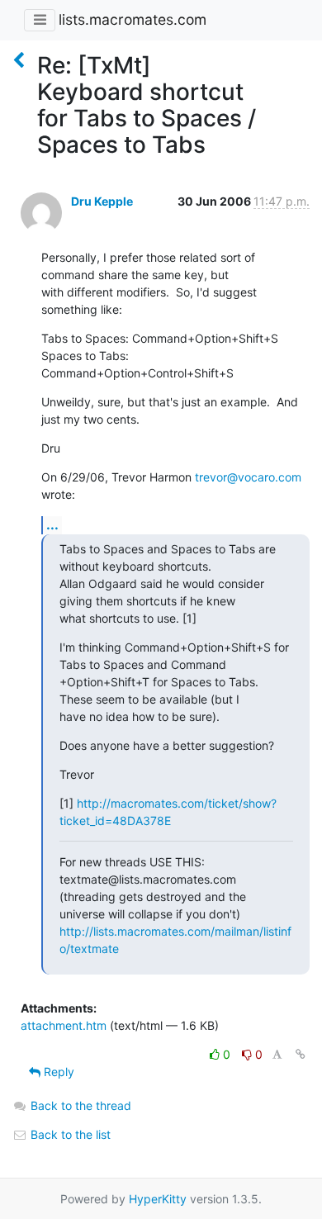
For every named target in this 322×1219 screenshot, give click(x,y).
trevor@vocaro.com (248, 477)
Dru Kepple (102, 201)
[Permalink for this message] (300, 1054)
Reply (57, 1072)
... (52, 524)
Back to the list (69, 1134)
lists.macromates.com (132, 19)
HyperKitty (158, 1199)
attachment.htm (64, 1025)
